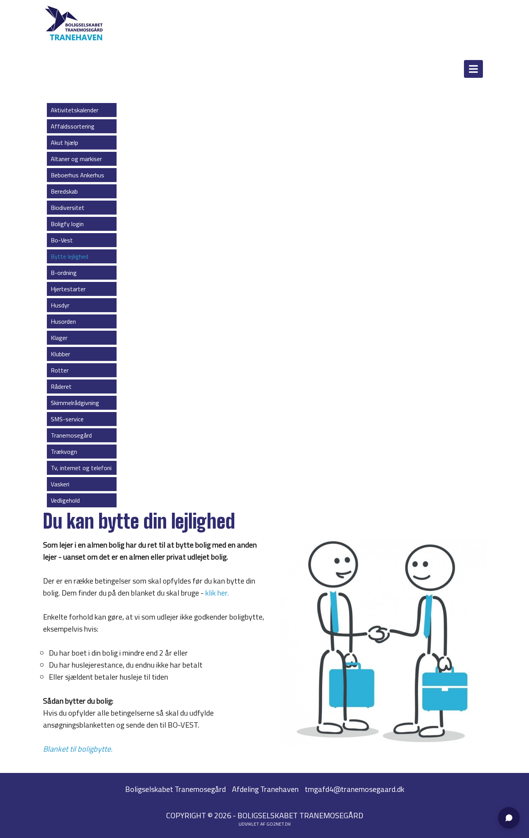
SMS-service (67, 419)
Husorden (63, 321)
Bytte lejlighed (69, 256)
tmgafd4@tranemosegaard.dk (354, 789)
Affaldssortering (72, 126)
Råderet (61, 386)
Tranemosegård (71, 435)
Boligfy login (67, 223)
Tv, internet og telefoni (81, 467)
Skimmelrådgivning (75, 402)
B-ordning (64, 272)
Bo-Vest (62, 240)
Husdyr (60, 305)
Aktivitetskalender (74, 110)
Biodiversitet (67, 207)
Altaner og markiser (76, 158)
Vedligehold (65, 500)
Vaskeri (60, 484)
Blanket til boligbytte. (77, 749)
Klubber (60, 354)
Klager (59, 337)
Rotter (60, 370)
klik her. (217, 593)
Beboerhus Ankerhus (77, 175)
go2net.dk (278, 824)
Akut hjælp (64, 142)
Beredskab (64, 191)
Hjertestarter (68, 289)
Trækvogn (64, 451)
